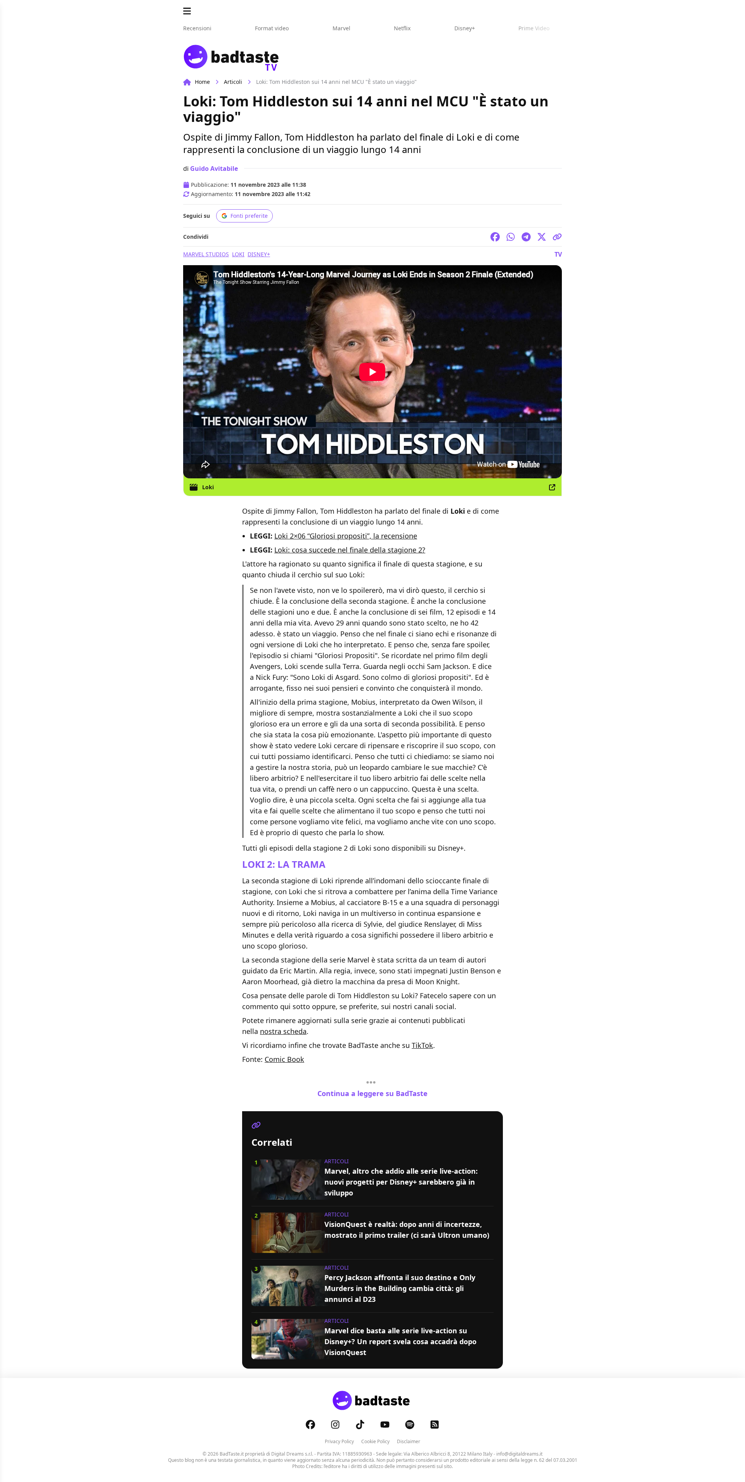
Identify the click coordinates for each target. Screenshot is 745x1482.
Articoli (233, 81)
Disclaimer (408, 1441)
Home (202, 81)
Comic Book (284, 1059)
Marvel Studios (206, 254)
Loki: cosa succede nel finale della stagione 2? (349, 549)
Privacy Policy (339, 1441)
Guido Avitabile (214, 168)
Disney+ (259, 254)
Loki (238, 254)
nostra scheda (283, 1031)
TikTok (422, 1045)
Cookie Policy (375, 1441)
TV (558, 254)
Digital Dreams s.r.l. (292, 1454)
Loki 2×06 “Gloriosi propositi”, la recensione (345, 535)
